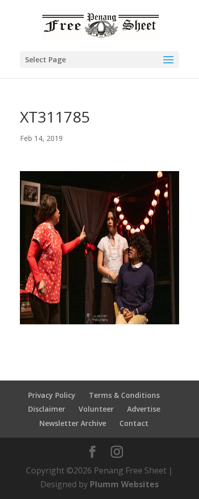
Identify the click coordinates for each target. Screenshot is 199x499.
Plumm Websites (124, 484)
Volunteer (96, 409)
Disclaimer (46, 409)
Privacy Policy (52, 395)
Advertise (143, 409)
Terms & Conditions (124, 395)
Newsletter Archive (72, 423)
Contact (133, 423)
